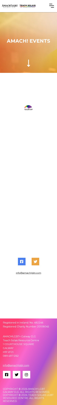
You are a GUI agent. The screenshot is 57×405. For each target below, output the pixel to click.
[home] (9, 6)
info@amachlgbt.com (28, 272)
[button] (51, 6)
